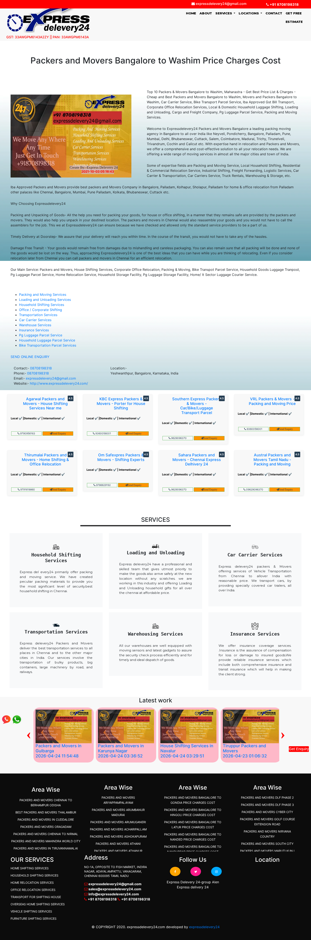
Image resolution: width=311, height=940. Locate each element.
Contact (274, 13)
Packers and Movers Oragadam (45, 827)
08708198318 (41, 368)
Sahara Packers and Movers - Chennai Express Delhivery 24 (196, 459)
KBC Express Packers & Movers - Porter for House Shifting (121, 403)
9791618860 (27, 489)
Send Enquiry (59, 433)
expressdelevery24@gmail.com (51, 378)
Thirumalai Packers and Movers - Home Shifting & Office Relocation (45, 459)
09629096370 (254, 489)
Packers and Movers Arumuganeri (118, 822)
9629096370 (179, 438)
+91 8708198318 (284, 4)
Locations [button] (249, 13)
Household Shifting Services (41, 305)
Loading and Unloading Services (45, 299)
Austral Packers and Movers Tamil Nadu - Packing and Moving (272, 459)
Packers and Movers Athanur (118, 851)
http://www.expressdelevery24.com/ (59, 383)
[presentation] (28, 734)
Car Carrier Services (35, 320)
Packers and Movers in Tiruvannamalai (46, 848)
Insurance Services (34, 330)
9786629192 (103, 485)
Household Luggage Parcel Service (47, 340)
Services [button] (224, 13)
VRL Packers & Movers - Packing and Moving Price (272, 401)
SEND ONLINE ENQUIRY (30, 357)
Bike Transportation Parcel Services (47, 345)
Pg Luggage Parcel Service (40, 335)
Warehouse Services (35, 325)
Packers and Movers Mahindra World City (45, 841)
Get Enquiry (299, 749)
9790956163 (27, 433)
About (206, 13)
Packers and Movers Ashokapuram (118, 836)
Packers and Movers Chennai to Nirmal (45, 834)
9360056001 (103, 433)
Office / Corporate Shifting (40, 310)
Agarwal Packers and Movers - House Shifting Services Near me (45, 403)
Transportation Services (38, 315)
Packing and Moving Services (42, 294)
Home (192, 13)
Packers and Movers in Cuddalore (46, 819)
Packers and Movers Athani (118, 843)
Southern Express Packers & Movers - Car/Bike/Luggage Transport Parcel (196, 406)
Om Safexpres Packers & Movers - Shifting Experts (120, 457)
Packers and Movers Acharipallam (118, 829)
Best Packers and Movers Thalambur (45, 812)
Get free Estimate (294, 17)
